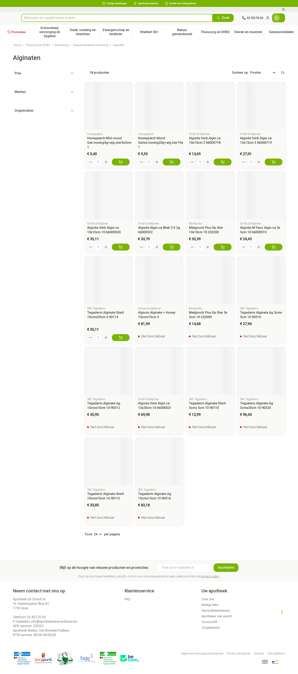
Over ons (208, 599)
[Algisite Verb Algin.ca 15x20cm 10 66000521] (159, 370)
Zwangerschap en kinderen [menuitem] (117, 32)
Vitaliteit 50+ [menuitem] (152, 33)
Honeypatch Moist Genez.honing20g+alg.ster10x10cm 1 (164, 142)
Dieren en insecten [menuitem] (249, 33)
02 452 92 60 (36, 617)
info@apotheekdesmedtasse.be (54, 621)
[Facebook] (282, 613)
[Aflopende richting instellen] (282, 73)
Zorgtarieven (211, 628)
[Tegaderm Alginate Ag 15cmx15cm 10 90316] (159, 461)
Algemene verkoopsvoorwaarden (202, 653)
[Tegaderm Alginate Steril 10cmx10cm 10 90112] (108, 461)
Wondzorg (61, 45)
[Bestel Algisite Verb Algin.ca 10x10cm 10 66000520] (121, 247)
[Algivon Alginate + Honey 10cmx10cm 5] (159, 280)
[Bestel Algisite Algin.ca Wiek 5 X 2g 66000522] (171, 247)
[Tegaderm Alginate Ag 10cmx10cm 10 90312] (108, 370)
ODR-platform (276, 653)
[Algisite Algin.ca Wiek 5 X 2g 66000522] (159, 195)
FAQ (127, 599)
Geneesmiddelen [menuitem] (283, 33)
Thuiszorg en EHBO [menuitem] (216, 33)
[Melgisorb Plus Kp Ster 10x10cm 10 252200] (210, 195)
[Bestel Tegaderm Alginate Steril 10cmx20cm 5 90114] (121, 337)
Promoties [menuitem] (19, 32)
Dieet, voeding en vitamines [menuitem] (84, 32)
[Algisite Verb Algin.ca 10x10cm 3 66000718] (210, 106)
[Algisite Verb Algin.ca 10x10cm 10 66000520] (108, 195)
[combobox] (117, 18)
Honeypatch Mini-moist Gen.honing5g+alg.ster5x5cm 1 (109, 142)
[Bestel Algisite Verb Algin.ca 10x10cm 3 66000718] (222, 162)
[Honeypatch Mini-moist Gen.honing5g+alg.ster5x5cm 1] (108, 106)
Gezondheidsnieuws (216, 610)
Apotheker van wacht (217, 616)
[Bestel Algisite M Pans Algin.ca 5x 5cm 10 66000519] (273, 247)
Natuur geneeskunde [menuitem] (185, 32)
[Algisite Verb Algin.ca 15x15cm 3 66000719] (261, 106)
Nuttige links (210, 605)
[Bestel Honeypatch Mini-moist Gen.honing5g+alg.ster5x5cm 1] (121, 162)
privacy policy (210, 576)
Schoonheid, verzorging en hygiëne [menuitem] (52, 32)
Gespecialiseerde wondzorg (90, 45)
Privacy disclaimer (238, 653)
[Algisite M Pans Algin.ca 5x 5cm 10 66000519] (261, 195)
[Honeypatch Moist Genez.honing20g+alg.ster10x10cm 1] (159, 106)
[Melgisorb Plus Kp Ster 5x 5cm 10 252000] (210, 280)
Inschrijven (226, 567)
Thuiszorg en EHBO (37, 45)
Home (17, 45)
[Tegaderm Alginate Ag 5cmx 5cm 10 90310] (261, 280)
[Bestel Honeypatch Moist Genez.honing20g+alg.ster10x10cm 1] (171, 162)
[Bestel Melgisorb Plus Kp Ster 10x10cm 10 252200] (222, 247)
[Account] (268, 18)
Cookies (259, 653)
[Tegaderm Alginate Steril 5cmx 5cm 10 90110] (210, 370)
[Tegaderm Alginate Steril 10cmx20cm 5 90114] (108, 280)
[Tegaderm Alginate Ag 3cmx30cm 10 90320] (261, 370)
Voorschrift (209, 622)
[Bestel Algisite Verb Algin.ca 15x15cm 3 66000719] (273, 162)
